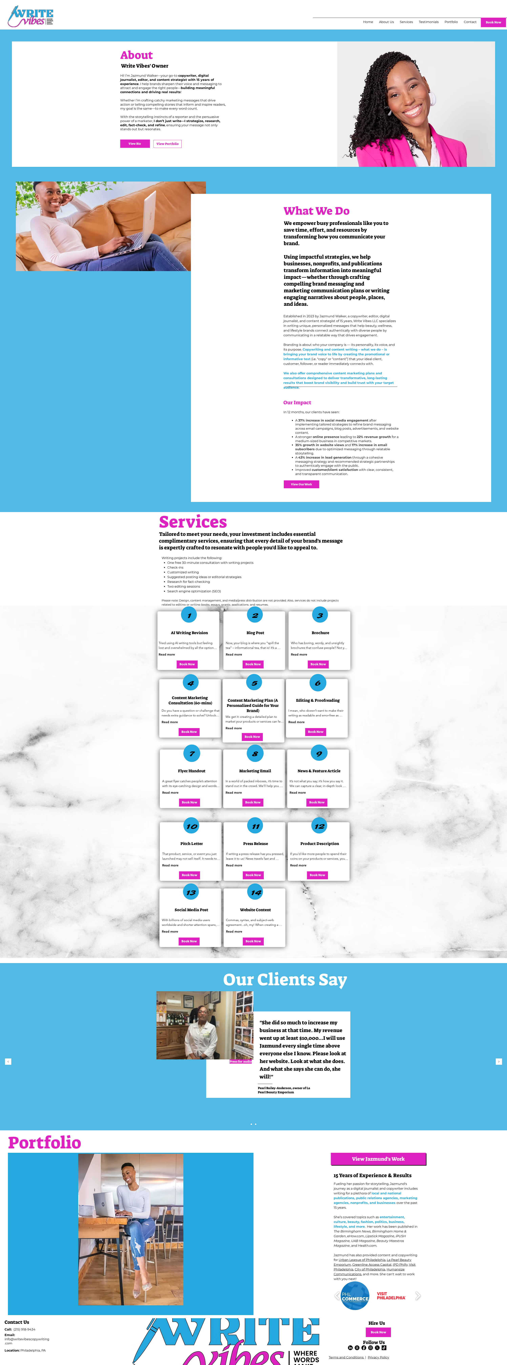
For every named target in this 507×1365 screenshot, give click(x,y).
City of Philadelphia (370, 1269)
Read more (167, 654)
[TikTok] (384, 1347)
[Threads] (357, 1347)
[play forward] (417, 1295)
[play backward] (337, 1295)
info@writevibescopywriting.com (27, 1339)
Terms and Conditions (346, 1357)
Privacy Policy (378, 1357)
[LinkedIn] (350, 1347)
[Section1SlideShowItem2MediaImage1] (255, 1124)
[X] (377, 1347)
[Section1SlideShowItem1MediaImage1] (251, 1124)
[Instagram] (370, 1347)
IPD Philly (400, 1265)
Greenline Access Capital (371, 1265)
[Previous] (8, 1061)
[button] (254, 1045)
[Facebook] (363, 1347)
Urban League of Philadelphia (362, 1260)
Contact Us (17, 1322)
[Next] (499, 1061)
